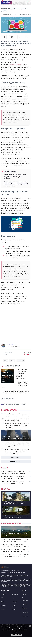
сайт (5, 360)
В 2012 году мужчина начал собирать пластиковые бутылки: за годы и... (14, 502)
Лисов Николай (11, 344)
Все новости (15, 457)
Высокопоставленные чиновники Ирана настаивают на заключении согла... (16, 550)
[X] (12, 37)
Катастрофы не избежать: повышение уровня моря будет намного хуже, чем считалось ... (17, 445)
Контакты (25, 612)
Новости (24, 594)
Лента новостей (15, 461)
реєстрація (21, 360)
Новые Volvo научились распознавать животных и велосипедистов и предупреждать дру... (17, 451)
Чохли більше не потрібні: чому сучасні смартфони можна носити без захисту (17, 415)
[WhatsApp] (20, 37)
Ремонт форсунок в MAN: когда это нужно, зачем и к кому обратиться (16, 482)
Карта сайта (25, 616)
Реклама (24, 608)
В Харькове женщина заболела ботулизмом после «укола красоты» (15, 177)
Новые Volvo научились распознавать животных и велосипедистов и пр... (16, 392)
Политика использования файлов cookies (15, 586)
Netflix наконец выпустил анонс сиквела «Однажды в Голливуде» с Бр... (15, 516)
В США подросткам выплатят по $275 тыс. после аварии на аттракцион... (16, 540)
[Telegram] (4, 37)
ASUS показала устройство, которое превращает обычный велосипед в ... (22, 374)
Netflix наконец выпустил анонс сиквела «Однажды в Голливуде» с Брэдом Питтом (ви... (17, 425)
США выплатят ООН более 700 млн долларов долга (14, 384)
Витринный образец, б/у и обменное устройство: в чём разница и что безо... (16, 472)
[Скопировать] (28, 37)
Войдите (3, 404)
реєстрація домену (15, 64)
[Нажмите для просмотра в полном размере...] (16, 224)
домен (12, 360)
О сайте (24, 604)
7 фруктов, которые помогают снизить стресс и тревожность (17, 420)
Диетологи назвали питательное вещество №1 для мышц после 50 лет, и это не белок (16, 184)
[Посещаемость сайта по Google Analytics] (5, 567)
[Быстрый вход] (25, 2)
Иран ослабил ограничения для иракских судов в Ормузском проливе (16, 555)
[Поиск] (21, 2)
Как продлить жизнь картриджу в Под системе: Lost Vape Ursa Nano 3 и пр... (16, 477)
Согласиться (16, 635)
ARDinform (3, 572)
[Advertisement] (16, 326)
